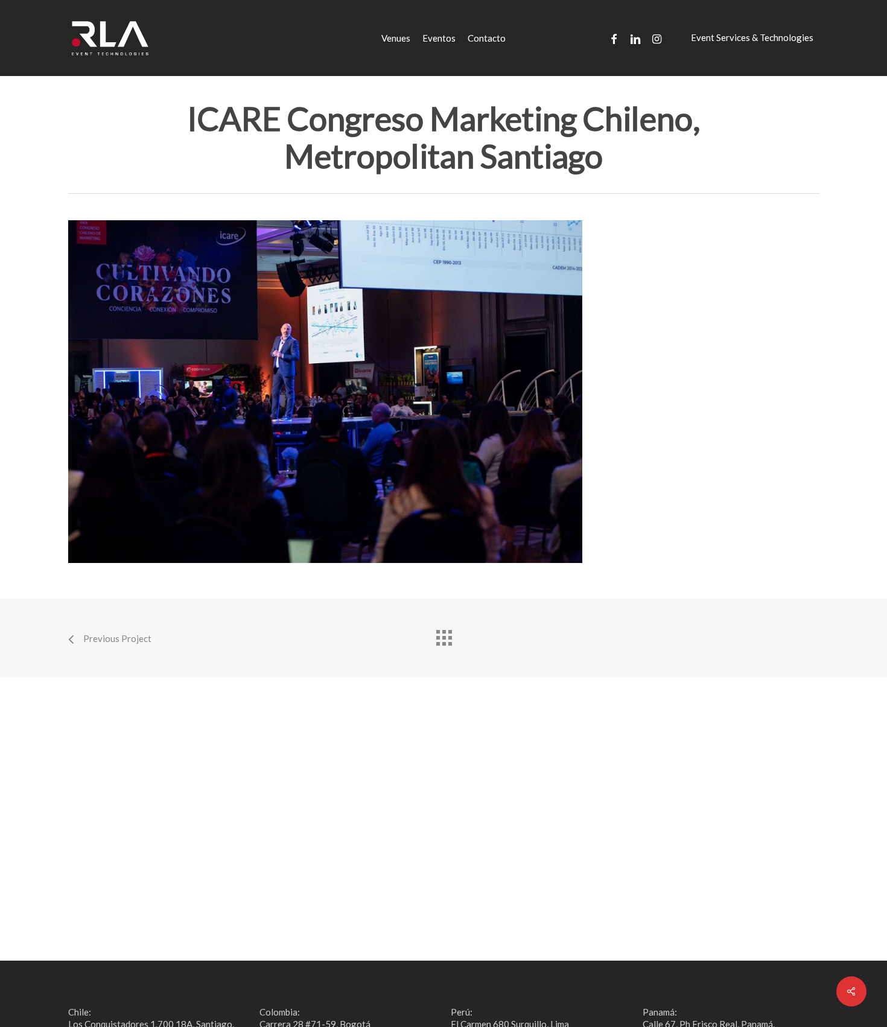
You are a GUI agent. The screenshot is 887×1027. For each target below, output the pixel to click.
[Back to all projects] (443, 635)
